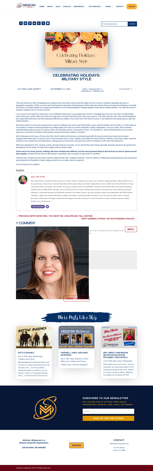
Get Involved (94, 6)
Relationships (38, 356)
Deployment (94, 89)
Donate (76, 445)
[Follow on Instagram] (25, 23)
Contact (120, 6)
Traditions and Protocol (26, 359)
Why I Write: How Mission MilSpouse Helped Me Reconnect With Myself (115, 355)
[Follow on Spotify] (48, 23)
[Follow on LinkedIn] (34, 23)
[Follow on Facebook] (21, 23)
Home (42, 6)
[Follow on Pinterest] (30, 23)
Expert (86, 359)
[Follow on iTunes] (43, 23)
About (50, 6)
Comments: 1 (125, 89)
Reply (131, 229)
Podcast (67, 6)
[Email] (47, 206)
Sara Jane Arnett (31, 89)
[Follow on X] (39, 23)
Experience (86, 91)
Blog (58, 6)
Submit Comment (76, 298)
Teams (108, 6)
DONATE (131, 6)
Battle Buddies (26, 353)
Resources (78, 6)
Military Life (99, 91)
